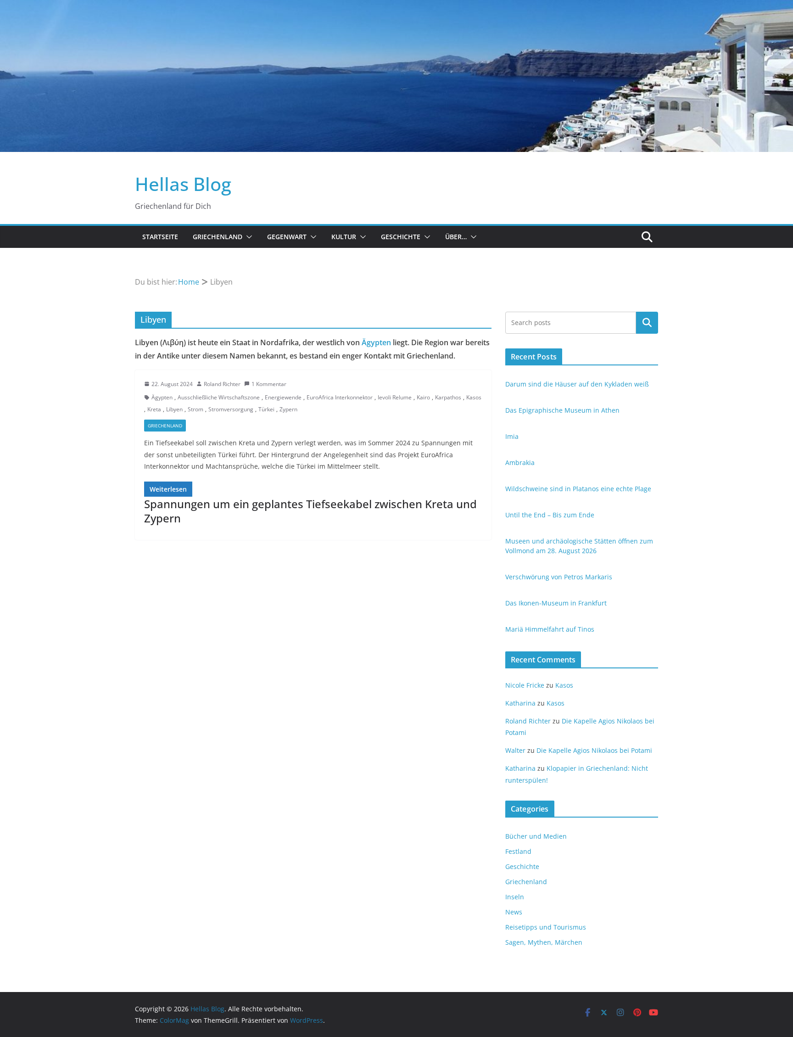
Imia (512, 436)
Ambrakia (520, 462)
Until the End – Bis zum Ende (549, 514)
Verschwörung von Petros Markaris (558, 576)
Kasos (473, 397)
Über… (456, 236)
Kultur (343, 236)
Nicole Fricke (524, 685)
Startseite (160, 236)
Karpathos (448, 397)
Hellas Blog (183, 183)
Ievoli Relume (395, 397)
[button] (247, 236)
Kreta (154, 409)
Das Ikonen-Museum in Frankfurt (556, 603)
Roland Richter (222, 384)
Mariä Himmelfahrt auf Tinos (549, 629)
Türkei (266, 409)
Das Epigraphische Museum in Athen (562, 410)
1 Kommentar (268, 384)
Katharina (520, 703)
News (513, 912)
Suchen (647, 322)
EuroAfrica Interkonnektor (340, 397)
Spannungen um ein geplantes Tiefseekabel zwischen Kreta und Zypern (310, 511)
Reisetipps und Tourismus (545, 927)
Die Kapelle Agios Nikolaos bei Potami (594, 750)
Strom (195, 409)
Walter (515, 750)
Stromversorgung (230, 409)
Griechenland (217, 236)
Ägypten (376, 342)
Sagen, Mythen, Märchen (543, 942)
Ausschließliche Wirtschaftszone (219, 397)
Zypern (288, 409)
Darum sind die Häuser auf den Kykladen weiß (577, 384)
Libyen (174, 409)
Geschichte (400, 236)
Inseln (514, 896)
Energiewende (283, 397)
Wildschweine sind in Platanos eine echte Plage (578, 488)
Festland (518, 851)
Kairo (423, 397)
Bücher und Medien (536, 836)
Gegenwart (287, 236)
